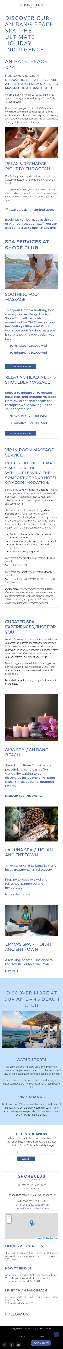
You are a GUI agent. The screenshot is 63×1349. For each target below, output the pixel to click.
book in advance (44, 227)
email (39, 1194)
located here (18, 1275)
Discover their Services (17, 894)
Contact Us (40, 1336)
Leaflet (40, 1238)
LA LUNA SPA (18, 849)
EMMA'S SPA (18, 944)
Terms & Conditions (26, 1336)
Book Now (41, 1343)
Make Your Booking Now (20, 366)
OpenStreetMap (51, 1238)
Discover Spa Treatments (23, 795)
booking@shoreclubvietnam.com (32, 1208)
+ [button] (9, 1217)
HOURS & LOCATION (24, 1246)
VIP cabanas (25, 1104)
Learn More (11, 970)
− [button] (9, 1221)
